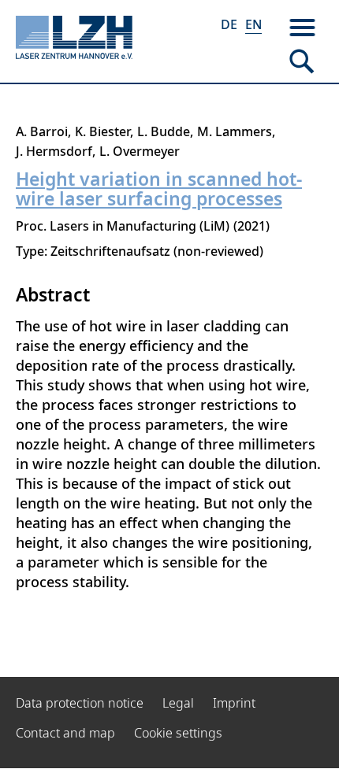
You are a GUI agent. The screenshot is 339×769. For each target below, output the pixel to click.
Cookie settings (178, 732)
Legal (178, 703)
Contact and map (65, 732)
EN (253, 24)
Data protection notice (79, 703)
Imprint (234, 703)
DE (229, 24)
